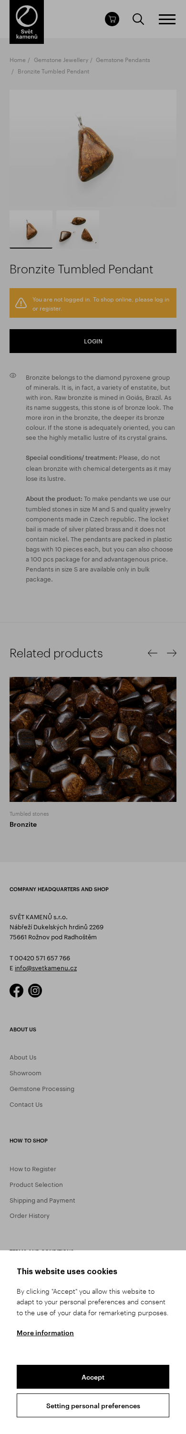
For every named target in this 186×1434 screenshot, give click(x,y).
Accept (93, 1377)
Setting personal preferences (93, 1406)
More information (45, 1333)
